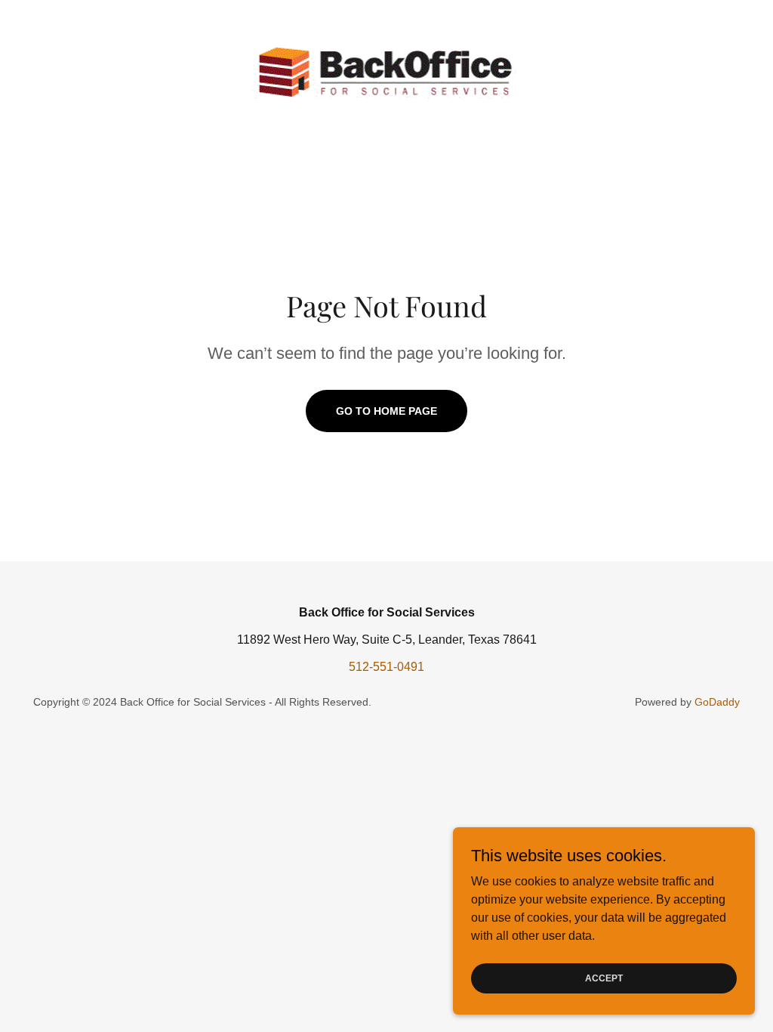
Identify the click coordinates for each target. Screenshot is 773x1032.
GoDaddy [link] (717, 702)
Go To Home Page (386, 411)
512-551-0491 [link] (386, 666)
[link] (386, 69)
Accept (604, 977)
